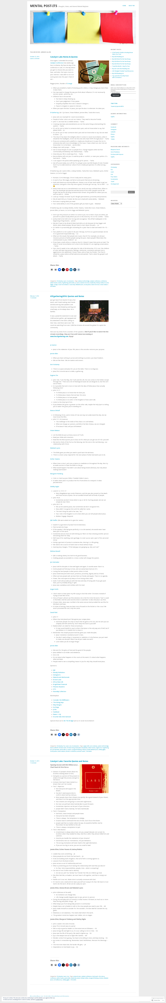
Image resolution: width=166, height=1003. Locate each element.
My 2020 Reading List (118, 73)
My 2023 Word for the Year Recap (121, 64)
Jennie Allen (54, 353)
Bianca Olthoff (55, 410)
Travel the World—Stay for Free (121, 66)
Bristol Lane (57, 680)
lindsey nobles (84, 978)
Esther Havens (55, 459)
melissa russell (86, 749)
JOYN (54, 709)
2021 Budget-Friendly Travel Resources (123, 71)
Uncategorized (115, 184)
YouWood (56, 712)
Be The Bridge (68, 721)
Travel (112, 181)
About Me (132, 5)
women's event (81, 751)
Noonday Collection (59, 691)
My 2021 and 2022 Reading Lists (121, 68)
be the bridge (86, 281)
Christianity (60, 281)
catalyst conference (95, 281)
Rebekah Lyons (55, 448)
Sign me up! (116, 95)
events (59, 282)
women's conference (71, 751)
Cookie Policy (39, 999)
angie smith (86, 746)
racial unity (72, 284)
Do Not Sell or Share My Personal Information (56, 996)
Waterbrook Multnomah (61, 677)
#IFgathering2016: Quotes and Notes (67, 296)
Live (70, 746)
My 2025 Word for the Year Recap (121, 59)
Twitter (114, 103)
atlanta (80, 281)
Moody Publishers (59, 672)
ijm (51, 749)
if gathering (65, 282)
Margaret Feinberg (56, 474)
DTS (54, 689)
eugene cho (99, 747)
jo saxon (77, 282)
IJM (54, 670)
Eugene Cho (54, 375)
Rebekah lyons (79, 284)
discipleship (84, 747)
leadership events (75, 978)
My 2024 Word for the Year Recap (121, 61)
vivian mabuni (104, 284)
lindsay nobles (100, 282)
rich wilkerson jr (58, 980)
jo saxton (68, 749)
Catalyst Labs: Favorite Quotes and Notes (69, 761)
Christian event (62, 747)
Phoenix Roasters (59, 687)
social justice (87, 284)
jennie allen (72, 282)
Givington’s (57, 675)
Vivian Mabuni (55, 430)
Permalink (53, 286)
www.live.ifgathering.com (59, 336)
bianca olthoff (54, 747)
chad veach (95, 976)
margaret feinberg (77, 749)
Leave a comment (34, 58)
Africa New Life (58, 682)
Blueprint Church (115, 149)
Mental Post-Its (43, 6)
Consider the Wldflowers (61, 700)
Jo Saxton (53, 345)
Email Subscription (118, 85)
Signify (112, 116)
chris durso (102, 976)
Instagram (113, 129)
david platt (78, 747)
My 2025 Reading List (118, 56)
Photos (113, 134)
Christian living (71, 747)
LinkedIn (113, 132)
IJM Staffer (53, 520)
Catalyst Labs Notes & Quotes (64, 57)
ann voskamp (93, 746)
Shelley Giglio (54, 486)
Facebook (113, 127)
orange (56, 284)
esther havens (54, 282)
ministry (101, 978)
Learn (64, 281)
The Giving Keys (58, 702)
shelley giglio (102, 749)
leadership (93, 282)
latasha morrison (85, 282)
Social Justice (70, 281)
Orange (69, 83)
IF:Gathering (54, 112)
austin (99, 746)
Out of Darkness (115, 152)
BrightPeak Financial (60, 684)
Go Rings (56, 707)
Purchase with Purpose (117, 154)
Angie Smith (54, 589)
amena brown (77, 976)
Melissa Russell (55, 551)
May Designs (57, 705)
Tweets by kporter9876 (117, 106)
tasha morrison (95, 284)
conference (104, 281)
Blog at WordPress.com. (36, 996)
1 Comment (33, 298)
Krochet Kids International (62, 717)
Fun (64, 746)
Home (124, 5)
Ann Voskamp (54, 364)
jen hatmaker (55, 749)
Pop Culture (114, 176)
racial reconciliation (63, 284)
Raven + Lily (57, 714)
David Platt (53, 612)
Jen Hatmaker (54, 562)
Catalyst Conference (56, 63)
